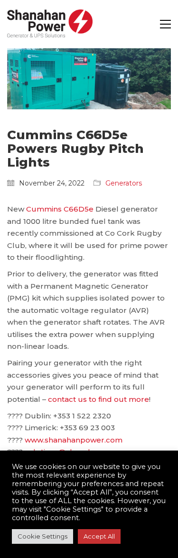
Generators (123, 183)
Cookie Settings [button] (42, 536)
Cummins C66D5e (60, 208)
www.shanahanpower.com (73, 439)
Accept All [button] (99, 536)
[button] (165, 24)
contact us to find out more (98, 399)
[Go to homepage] (50, 24)
